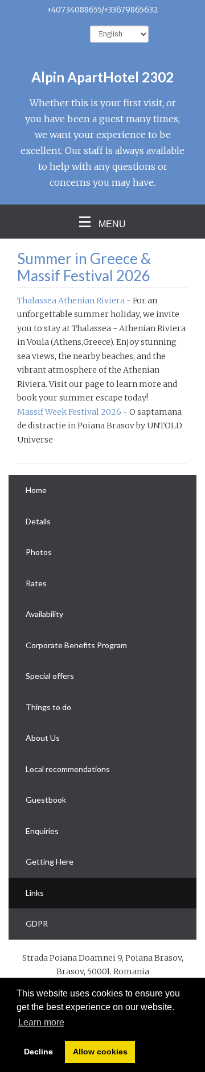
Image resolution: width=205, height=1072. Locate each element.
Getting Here (49, 861)
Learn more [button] (41, 1022)
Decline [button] (38, 1051)
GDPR (37, 923)
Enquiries (42, 831)
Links (35, 893)
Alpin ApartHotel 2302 (102, 77)
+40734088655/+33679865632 (102, 10)
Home (36, 490)
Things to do (48, 707)
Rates (36, 583)
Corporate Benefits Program (76, 645)
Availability (44, 614)
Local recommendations (68, 769)
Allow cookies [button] (100, 1051)
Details (38, 521)
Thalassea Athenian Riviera (71, 300)
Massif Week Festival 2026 (69, 412)
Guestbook (46, 799)
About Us (43, 738)
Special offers (50, 676)
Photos (39, 552)
